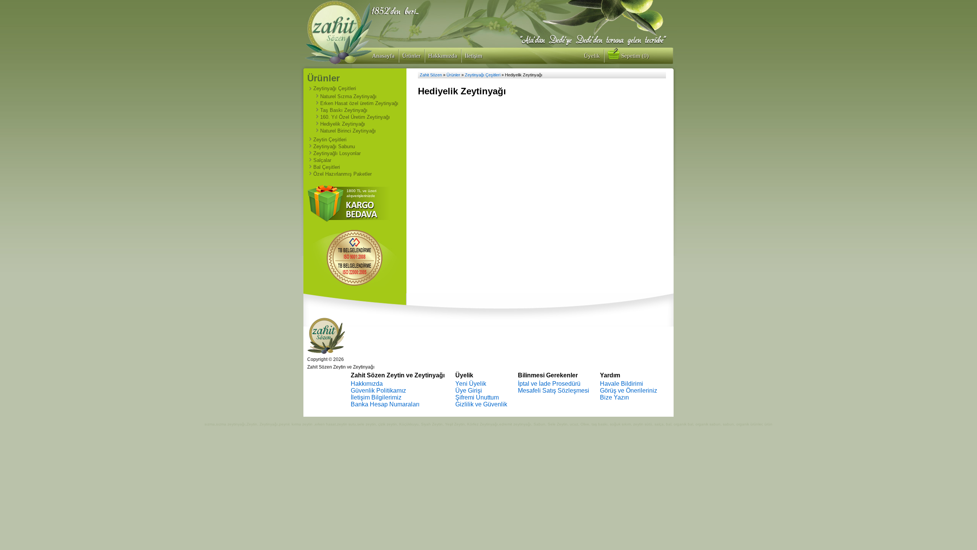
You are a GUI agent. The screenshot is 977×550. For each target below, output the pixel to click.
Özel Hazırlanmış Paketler (342, 174)
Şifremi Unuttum (477, 397)
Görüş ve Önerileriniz (628, 390)
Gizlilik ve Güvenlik (481, 404)
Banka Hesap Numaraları (385, 404)
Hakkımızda (442, 56)
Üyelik (592, 56)
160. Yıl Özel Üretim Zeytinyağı (355, 117)
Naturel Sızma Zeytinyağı (348, 96)
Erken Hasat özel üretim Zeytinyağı (359, 103)
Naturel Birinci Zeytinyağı (348, 131)
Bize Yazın (614, 397)
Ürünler (411, 56)
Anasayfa (383, 56)
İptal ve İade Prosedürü (549, 383)
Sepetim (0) (634, 56)
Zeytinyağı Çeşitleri (334, 88)
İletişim (473, 56)
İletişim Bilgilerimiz (376, 397)
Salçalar (322, 160)
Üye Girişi (468, 390)
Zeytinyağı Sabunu (334, 146)
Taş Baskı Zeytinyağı (344, 110)
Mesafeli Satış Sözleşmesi (553, 390)
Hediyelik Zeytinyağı (342, 124)
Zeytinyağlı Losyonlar (337, 153)
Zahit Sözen (431, 75)
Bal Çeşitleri (326, 167)
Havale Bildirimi (621, 383)
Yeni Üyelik (470, 383)
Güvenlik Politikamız (378, 390)
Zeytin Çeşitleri (330, 139)
